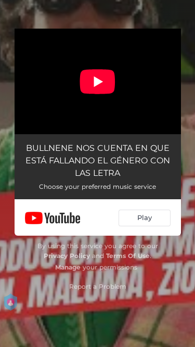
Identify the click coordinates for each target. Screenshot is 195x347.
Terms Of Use (128, 256)
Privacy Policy (67, 256)
